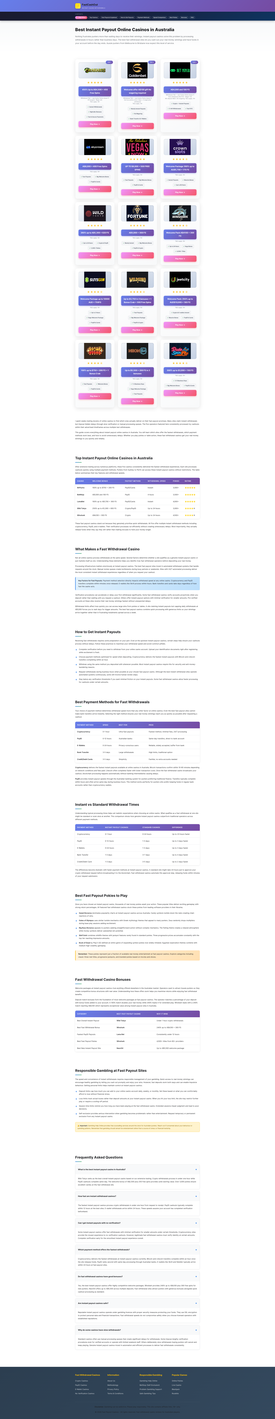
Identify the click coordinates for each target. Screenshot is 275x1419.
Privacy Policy (113, 1389)
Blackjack (176, 1389)
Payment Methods (143, 17)
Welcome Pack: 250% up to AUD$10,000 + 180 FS (180, 300)
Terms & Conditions (115, 1393)
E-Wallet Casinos (82, 1389)
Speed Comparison (159, 17)
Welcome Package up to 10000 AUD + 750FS (94, 300)
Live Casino (176, 1385)
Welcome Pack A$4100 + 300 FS (180, 234)
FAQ (192, 17)
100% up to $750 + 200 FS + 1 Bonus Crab (95, 372)
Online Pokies (177, 1381)
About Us (111, 1381)
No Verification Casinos (84, 1393)
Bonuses (184, 17)
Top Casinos (94, 17)
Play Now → (95, 124)
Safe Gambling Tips (148, 1393)
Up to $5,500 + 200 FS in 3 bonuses (137, 372)
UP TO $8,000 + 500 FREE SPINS (137, 168)
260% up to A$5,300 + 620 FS (95, 233)
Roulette (175, 1393)
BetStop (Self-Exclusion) (150, 1385)
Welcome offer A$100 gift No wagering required (137, 91)
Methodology (112, 1385)
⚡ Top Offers (81, 17)
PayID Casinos (81, 1385)
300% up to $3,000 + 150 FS (180, 370)
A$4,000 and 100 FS (180, 89)
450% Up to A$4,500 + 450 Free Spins (95, 91)
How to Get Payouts (127, 17)
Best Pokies (173, 17)
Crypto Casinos (81, 1381)
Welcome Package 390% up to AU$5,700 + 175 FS (180, 168)
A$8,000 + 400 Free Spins (94, 166)
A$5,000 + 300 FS (137, 233)
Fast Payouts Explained (109, 17)
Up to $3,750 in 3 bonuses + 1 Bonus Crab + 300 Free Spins (137, 300)
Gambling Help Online (148, 1381)
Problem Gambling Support (151, 1389)
